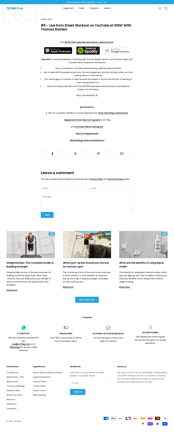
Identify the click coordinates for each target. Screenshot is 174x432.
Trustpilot (87, 317)
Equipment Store (73, 120)
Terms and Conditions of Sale (47, 372)
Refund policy (39, 395)
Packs (81, 8)
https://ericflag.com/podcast (113, 113)
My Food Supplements (87, 133)
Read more (12, 290)
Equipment (68, 8)
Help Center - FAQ (15, 377)
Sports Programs (91, 120)
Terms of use (39, 390)
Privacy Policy (96, 179)
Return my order (14, 395)
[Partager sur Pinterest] (98, 154)
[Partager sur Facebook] (52, 154)
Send (47, 215)
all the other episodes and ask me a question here (89, 42)
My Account (12, 381)
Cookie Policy (39, 386)
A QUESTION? (23, 333)
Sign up (77, 392)
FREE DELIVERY (65, 333)
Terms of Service (116, 179)
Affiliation (11, 404)
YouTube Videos (83, 126)
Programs (94, 8)
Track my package (16, 386)
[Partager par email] (121, 154)
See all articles (87, 299)
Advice (107, 8)
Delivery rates (13, 390)
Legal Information (42, 377)
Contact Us (12, 372)
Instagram (98, 126)
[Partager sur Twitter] (75, 154)
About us (11, 399)
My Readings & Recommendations (87, 140)
